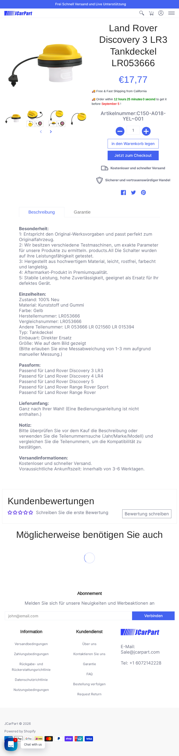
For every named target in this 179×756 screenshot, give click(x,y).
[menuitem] (141, 13)
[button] (141, 13)
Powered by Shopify (20, 731)
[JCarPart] (18, 13)
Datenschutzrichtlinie (31, 680)
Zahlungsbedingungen (31, 654)
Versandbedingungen (31, 644)
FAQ (89, 674)
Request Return (89, 694)
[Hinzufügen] (146, 131)
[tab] (41, 212)
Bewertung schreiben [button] (147, 513)
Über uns (89, 644)
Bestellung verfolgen (89, 684)
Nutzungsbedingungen (31, 690)
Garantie (89, 664)
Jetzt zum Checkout (133, 155)
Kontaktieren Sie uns (89, 654)
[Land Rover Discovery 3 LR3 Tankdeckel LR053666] (13, 118)
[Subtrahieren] (120, 131)
